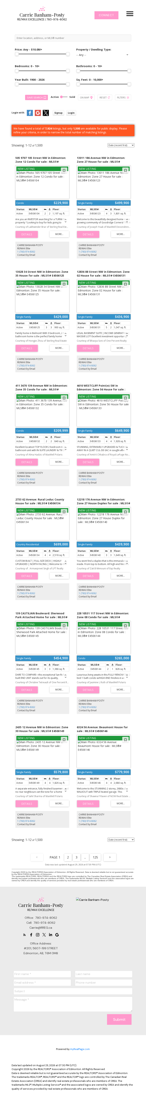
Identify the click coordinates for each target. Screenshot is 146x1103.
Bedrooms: (27, 66)
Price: (28, 49)
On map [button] (84, 97)
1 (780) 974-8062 (26, 251)
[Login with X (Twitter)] (46, 115)
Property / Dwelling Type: (93, 49)
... (85, 857)
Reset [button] (103, 97)
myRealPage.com (80, 1049)
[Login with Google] (38, 115)
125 (95, 857)
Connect (106, 15)
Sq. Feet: (89, 79)
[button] (106, 15)
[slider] (17, 54)
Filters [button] (121, 97)
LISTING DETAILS (27, 234)
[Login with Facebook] (30, 115)
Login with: (18, 112)
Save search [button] (35, 97)
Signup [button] (58, 112)
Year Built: (29, 79)
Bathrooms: (89, 66)
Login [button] (71, 112)
